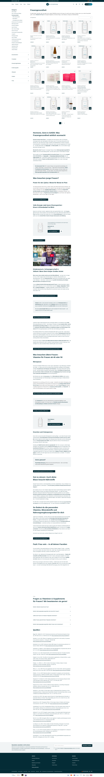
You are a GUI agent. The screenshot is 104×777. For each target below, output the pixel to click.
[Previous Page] (58, 123)
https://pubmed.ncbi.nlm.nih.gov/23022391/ (51, 709)
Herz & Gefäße (14, 37)
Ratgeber (53, 762)
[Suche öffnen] (73, 4)
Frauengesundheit (15, 15)
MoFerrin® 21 (32, 61)
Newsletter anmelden (87, 745)
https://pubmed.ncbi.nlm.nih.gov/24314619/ (42, 681)
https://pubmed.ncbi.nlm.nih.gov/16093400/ (42, 721)
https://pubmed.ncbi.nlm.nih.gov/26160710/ (42, 726)
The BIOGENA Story (75, 760)
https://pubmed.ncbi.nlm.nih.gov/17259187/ (61, 670)
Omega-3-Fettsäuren (40, 287)
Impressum (37, 771)
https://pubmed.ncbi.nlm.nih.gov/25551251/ (42, 666)
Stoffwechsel (57, 371)
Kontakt (33, 760)
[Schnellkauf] (43, 32)
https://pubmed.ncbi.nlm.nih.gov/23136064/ (42, 699)
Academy (74, 762)
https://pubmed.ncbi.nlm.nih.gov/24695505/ (49, 650)
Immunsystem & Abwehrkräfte (17, 32)
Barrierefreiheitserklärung (58, 771)
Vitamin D (66, 451)
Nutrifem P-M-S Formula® (50, 36)
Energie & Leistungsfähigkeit (17, 42)
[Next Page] (64, 123)
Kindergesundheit (15, 35)
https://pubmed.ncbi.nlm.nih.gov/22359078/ (59, 703)
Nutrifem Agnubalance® (66, 36)
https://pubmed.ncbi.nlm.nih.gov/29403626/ (42, 687)
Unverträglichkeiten (15, 40)
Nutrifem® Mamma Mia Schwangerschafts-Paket (81, 87)
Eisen (34, 214)
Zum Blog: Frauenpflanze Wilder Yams (41, 410)
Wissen (28, 4)
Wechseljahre (15, 18)
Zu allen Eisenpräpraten (38, 240)
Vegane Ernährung (15, 44)
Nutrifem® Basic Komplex (34, 86)
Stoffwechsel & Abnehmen (16, 39)
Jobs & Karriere (75, 758)
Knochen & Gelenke (15, 25)
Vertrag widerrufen (35, 767)
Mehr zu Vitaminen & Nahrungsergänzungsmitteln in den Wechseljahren (47, 393)
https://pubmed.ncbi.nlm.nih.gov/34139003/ (57, 654)
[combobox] (85, 17)
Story (25, 4)
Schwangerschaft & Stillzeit (17, 20)
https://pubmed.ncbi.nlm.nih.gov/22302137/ (42, 660)
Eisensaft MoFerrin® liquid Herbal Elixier (53, 61)
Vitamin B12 (63, 285)
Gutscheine (54, 760)
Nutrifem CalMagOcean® (81, 61)
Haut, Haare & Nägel (15, 28)
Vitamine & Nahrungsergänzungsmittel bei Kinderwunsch (44, 295)
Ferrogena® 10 (64, 61)
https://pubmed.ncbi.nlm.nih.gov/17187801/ (54, 645)
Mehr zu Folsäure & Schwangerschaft (41, 317)
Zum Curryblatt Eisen (53, 231)
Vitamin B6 (48, 145)
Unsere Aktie (25, 771)
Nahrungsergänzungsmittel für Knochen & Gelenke (43, 471)
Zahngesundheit (14, 47)
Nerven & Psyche (15, 30)
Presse (29, 771)
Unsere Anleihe (20, 771)
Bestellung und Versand (36, 762)
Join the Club (54, 758)
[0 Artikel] (82, 4)
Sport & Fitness (14, 27)
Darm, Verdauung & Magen (16, 13)
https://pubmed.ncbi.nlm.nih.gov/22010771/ (60, 635)
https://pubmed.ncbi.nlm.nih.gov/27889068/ (44, 715)
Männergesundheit (15, 23)
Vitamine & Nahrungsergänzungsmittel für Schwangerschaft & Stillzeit (47, 348)
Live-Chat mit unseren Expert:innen (40, 538)
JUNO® (31, 36)
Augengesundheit (15, 46)
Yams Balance (79, 36)
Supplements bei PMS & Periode (40, 199)
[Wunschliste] (79, 4)
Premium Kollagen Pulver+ (66, 86)
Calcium (57, 451)
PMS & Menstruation (16, 16)
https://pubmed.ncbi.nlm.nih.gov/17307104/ (50, 676)
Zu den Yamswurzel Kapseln (54, 424)
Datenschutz (33, 771)
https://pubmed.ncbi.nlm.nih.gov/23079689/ (42, 732)
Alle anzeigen (14, 11)
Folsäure (58, 285)
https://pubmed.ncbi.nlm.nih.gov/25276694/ (42, 641)
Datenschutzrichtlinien (68, 748)
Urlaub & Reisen (14, 49)
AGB (62, 748)
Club (21, 4)
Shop (13, 4)
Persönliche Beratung (35, 758)
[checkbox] (54, 748)
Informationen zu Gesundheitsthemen (48, 771)
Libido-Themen (36, 157)
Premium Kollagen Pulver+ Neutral (52, 86)
